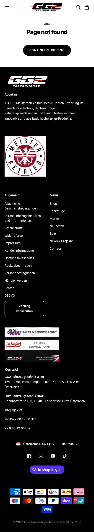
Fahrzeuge (57, 211)
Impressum (13, 243)
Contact (55, 248)
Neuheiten (57, 226)
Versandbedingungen (20, 273)
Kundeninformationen (20, 250)
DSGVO (10, 295)
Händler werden (16, 280)
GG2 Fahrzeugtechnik (39, 522)
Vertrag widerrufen (24, 308)
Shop (53, 203)
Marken (55, 218)
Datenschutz (14, 228)
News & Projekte (61, 241)
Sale (53, 233)
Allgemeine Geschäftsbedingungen (21, 206)
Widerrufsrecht (15, 235)
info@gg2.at (13, 410)
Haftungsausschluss (19, 258)
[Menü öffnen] (7, 7)
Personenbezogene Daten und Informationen (23, 218)
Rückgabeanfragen (18, 265)
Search (9, 288)
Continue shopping (47, 50)
